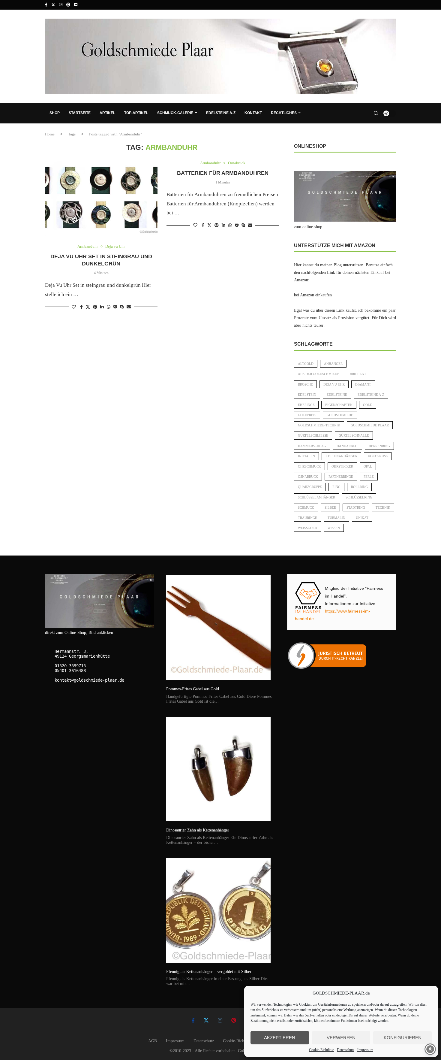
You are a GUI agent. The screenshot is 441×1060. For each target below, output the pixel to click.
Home (50, 134)
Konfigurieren (403, 1037)
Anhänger (333, 363)
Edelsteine (337, 394)
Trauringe (307, 517)
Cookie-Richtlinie (321, 1050)
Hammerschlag (312, 446)
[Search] (376, 113)
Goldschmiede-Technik (319, 425)
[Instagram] (60, 5)
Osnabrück (308, 476)
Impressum (365, 1050)
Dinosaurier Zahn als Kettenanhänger (197, 830)
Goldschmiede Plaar (370, 425)
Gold (367, 405)
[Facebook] (46, 5)
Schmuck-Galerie (175, 113)
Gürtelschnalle (354, 435)
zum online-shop (308, 227)
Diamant (363, 384)
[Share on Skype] (122, 307)
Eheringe (306, 405)
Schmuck (306, 507)
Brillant (358, 374)
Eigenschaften (338, 405)
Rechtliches (284, 113)
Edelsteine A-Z (221, 113)
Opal (368, 466)
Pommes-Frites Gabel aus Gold (192, 689)
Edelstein (307, 394)
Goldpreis (307, 415)
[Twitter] (53, 5)
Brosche (305, 384)
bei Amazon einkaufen (313, 295)
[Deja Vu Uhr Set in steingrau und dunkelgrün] (101, 198)
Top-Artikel (136, 113)
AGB (152, 1041)
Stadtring (355, 507)
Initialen (306, 456)
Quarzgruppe (310, 487)
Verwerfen (341, 1037)
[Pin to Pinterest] (95, 307)
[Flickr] (75, 5)
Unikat (362, 517)
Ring (336, 487)
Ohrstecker (342, 466)
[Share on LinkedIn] (102, 307)
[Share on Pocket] (115, 307)
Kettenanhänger (341, 456)
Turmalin (336, 517)
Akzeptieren (279, 1037)
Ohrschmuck (309, 466)
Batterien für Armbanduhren (222, 173)
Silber (330, 507)
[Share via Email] (129, 307)
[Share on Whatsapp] (108, 307)
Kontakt (253, 113)
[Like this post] (74, 307)
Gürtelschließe (313, 435)
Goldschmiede (340, 415)
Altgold (306, 363)
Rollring (359, 487)
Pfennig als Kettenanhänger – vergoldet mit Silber (208, 971)
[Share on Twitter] (88, 307)
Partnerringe (340, 476)
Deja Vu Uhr (334, 384)
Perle (369, 476)
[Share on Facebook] (81, 307)
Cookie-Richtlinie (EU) (243, 1041)
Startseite (80, 113)
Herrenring (379, 446)
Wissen (334, 528)
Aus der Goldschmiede (318, 374)
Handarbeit (347, 446)
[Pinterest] (68, 5)
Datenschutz (345, 1050)
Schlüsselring (359, 497)
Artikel (107, 113)
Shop (55, 113)
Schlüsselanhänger (316, 497)
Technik (383, 507)
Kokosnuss (378, 456)
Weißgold (307, 528)
